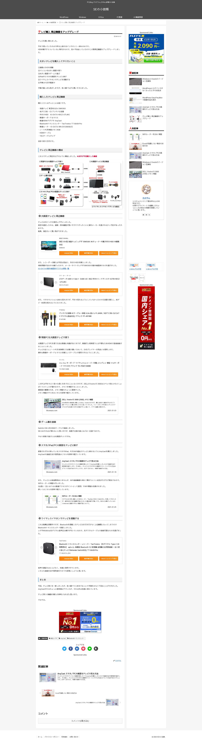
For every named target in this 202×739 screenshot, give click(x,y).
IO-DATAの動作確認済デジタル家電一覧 (53, 268)
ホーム (40, 737)
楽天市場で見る (88, 253)
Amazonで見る (68, 253)
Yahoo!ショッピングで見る (109, 253)
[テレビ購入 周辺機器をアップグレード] (77, 649)
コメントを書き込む (80, 721)
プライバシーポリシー (52, 737)
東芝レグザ (53, 638)
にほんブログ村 (135, 269)
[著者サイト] (143, 214)
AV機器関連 (43, 638)
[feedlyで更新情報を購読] (146, 214)
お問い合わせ (74, 737)
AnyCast (63, 638)
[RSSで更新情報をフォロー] (149, 214)
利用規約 (64, 737)
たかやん (146, 198)
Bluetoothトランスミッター (77, 638)
